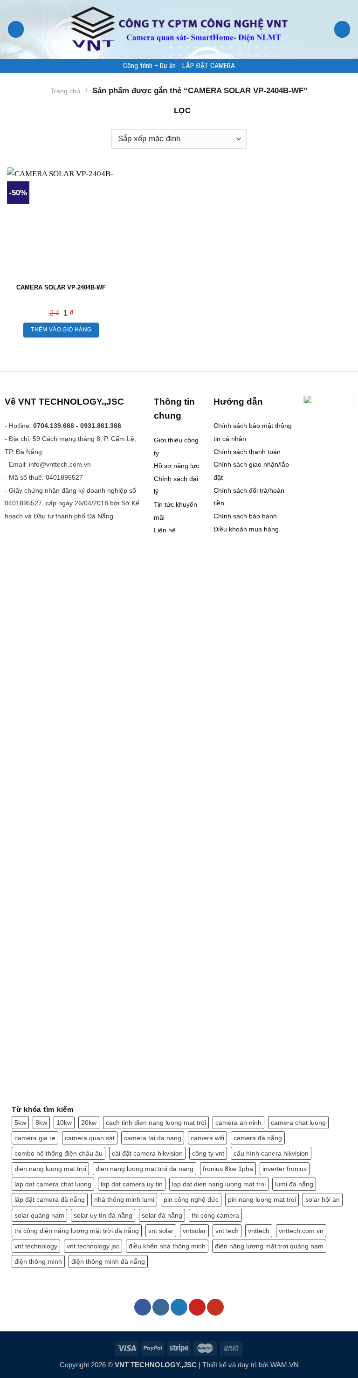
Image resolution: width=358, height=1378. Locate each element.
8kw (41, 1122)
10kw (64, 1122)
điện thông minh (38, 1261)
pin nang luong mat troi (262, 1199)
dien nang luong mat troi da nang (144, 1168)
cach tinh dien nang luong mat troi (156, 1122)
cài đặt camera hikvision (147, 1153)
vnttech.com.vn (301, 1230)
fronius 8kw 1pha (228, 1168)
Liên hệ (165, 530)
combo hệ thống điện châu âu (58, 1153)
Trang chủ (65, 91)
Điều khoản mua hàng (246, 529)
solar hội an (322, 1199)
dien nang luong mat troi (50, 1168)
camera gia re (34, 1138)
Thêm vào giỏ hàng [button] (61, 329)
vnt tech (227, 1230)
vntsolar (194, 1230)
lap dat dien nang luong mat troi (219, 1184)
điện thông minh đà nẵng (108, 1261)
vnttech (258, 1230)
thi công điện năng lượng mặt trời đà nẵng (76, 1230)
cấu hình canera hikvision (271, 1153)
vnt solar (160, 1230)
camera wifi (207, 1138)
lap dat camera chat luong (52, 1184)
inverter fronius (284, 1168)
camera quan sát (90, 1138)
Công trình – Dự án (149, 65)
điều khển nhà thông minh (167, 1246)
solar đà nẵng (162, 1215)
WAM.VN (284, 1365)
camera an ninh (238, 1122)
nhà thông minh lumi (124, 1199)
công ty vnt (208, 1153)
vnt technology (35, 1246)
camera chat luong (298, 1122)
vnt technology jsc (93, 1246)
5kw (20, 1122)
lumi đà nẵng (294, 1184)
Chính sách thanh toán (247, 451)
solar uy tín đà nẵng (103, 1215)
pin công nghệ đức (191, 1199)
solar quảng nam (39, 1215)
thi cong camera (215, 1215)
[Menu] (16, 29)
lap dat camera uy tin (132, 1184)
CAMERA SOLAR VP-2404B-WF (61, 287)
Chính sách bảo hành (245, 516)
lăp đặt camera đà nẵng (49, 1199)
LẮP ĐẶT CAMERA (208, 65)
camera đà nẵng (258, 1138)
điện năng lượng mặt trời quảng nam (269, 1246)
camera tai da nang (152, 1138)
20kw (88, 1122)
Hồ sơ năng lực (176, 465)
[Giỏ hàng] (342, 29)
